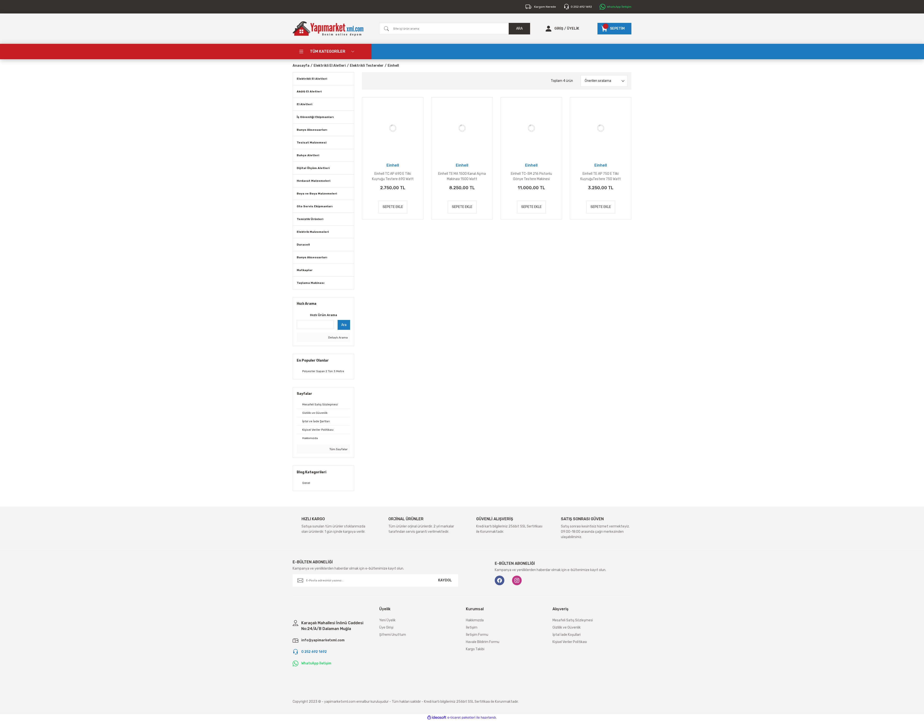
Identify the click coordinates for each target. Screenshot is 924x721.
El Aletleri (304, 104)
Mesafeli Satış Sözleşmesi (572, 620)
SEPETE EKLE (393, 207)
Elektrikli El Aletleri (312, 78)
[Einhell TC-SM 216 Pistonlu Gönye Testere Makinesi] (531, 128)
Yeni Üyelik (387, 620)
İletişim (471, 627)
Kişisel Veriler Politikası (569, 642)
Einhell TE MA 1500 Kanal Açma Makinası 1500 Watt (462, 176)
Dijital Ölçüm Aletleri (313, 168)
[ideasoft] (436, 717)
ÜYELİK (573, 28)
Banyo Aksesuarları (312, 129)
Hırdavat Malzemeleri (313, 180)
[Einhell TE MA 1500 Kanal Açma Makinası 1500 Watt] (462, 128)
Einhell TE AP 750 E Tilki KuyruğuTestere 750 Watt (600, 176)
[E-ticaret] (461, 717)
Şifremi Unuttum (392, 635)
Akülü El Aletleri (309, 91)
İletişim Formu (477, 635)
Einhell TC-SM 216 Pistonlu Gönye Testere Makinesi (531, 176)
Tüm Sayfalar (338, 449)
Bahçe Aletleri (308, 155)
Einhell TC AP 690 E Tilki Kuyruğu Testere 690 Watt (393, 176)
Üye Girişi (386, 627)
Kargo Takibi (475, 649)
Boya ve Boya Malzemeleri (317, 193)
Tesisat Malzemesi (312, 142)
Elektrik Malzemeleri (313, 232)
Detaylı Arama (337, 337)
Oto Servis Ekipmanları (315, 206)
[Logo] (328, 28)
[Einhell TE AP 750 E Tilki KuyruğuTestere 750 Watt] (600, 128)
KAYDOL (445, 580)
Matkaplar (305, 270)
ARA (519, 28)
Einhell (393, 66)
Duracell (303, 244)
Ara (343, 325)
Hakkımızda (475, 620)
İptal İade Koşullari (566, 635)
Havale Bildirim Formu (482, 642)
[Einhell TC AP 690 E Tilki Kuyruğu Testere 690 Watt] (392, 128)
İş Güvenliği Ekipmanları (315, 117)
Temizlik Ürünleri (310, 219)
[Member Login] (548, 29)
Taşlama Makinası (310, 283)
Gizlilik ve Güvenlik (566, 627)
